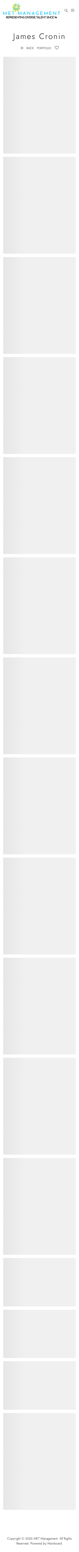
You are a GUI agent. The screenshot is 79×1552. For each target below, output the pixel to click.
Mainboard (54, 1543)
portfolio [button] (44, 48)
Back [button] (27, 48)
